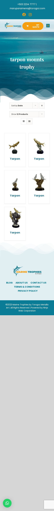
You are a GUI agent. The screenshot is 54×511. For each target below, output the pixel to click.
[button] (7, 503)
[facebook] (24, 14)
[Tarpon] (14, 143)
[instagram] (30, 14)
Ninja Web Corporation (33, 309)
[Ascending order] (42, 106)
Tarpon (15, 159)
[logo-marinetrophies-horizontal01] (12, 23)
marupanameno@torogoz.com (27, 8)
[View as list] (29, 121)
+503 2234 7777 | (27, 4)
